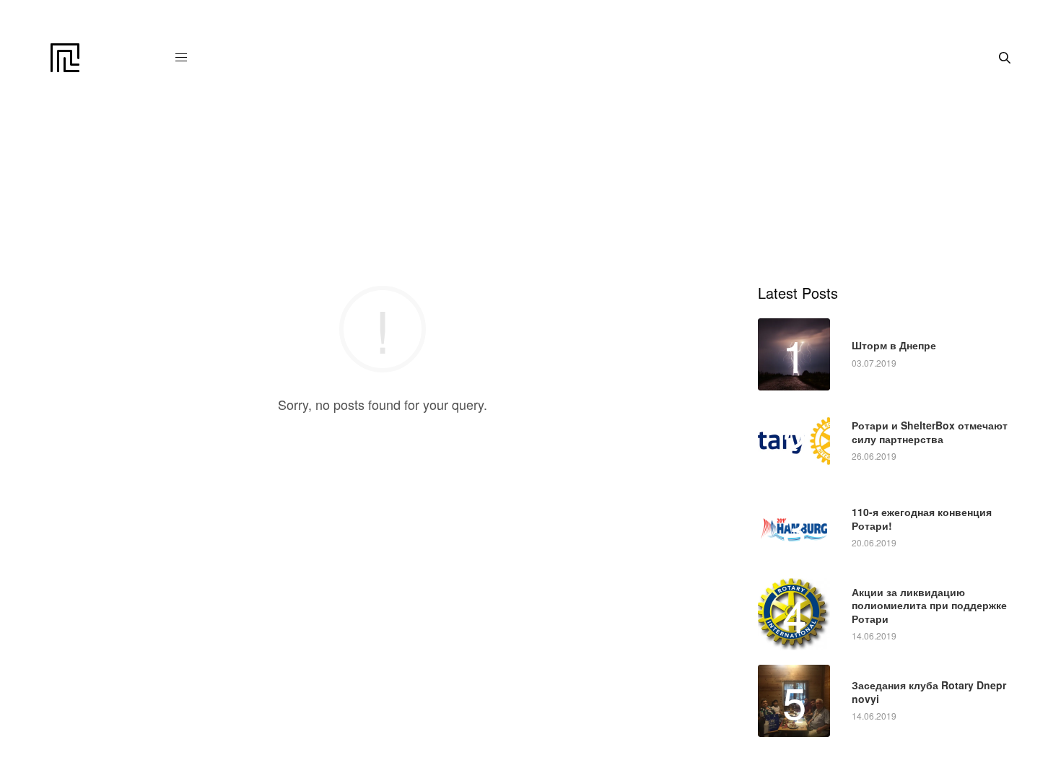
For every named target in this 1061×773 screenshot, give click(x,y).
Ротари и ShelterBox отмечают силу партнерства (930, 432)
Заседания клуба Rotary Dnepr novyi (929, 691)
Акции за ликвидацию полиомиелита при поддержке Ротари (929, 605)
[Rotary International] (65, 57)
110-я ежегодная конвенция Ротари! (922, 518)
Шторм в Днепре (894, 345)
